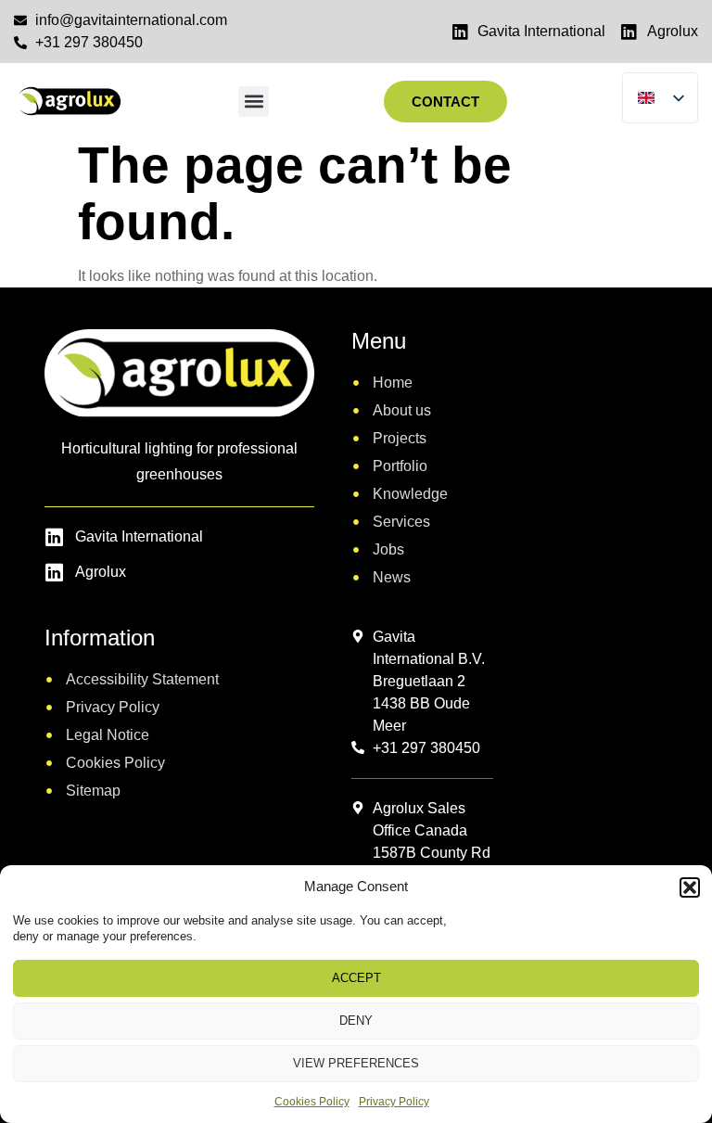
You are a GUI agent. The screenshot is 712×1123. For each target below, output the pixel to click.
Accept (356, 978)
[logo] (68, 101)
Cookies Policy (312, 1101)
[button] (689, 887)
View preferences (356, 1063)
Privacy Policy (394, 1101)
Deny (356, 1020)
